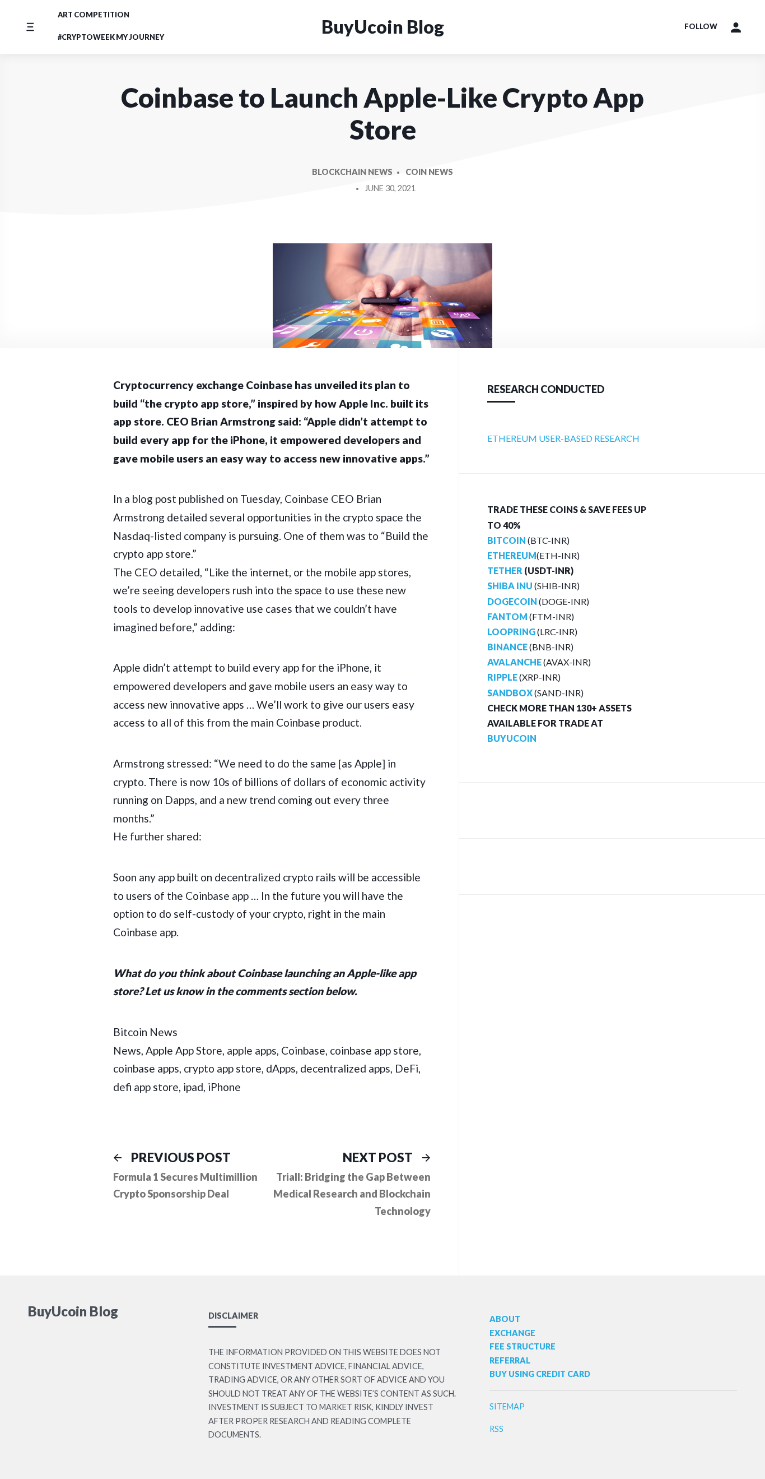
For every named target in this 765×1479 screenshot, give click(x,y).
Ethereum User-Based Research (563, 438)
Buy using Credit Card (539, 1374)
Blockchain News (352, 172)
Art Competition (93, 14)
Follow (700, 26)
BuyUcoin (512, 738)
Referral (509, 1360)
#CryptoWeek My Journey (111, 37)
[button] (736, 27)
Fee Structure (522, 1346)
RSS (496, 1429)
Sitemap (507, 1406)
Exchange (512, 1333)
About (504, 1319)
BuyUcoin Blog (382, 27)
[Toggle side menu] (30, 26)
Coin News (429, 172)
